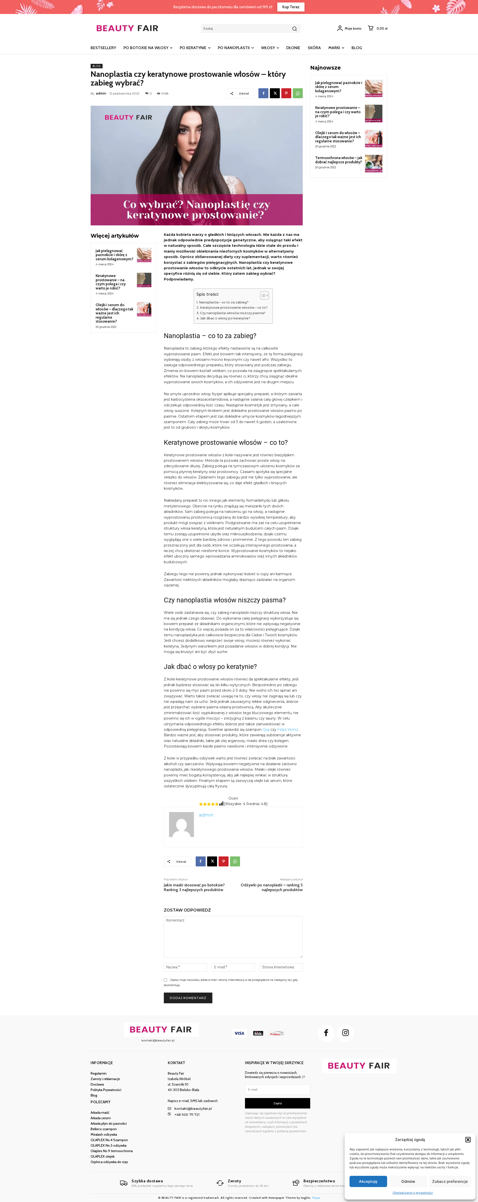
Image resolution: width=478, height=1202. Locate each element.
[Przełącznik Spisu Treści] (262, 295)
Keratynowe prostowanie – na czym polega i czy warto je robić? (111, 282)
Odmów (408, 1181)
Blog (97, 66)
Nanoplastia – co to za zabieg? (223, 302)
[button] (468, 1139)
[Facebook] (263, 93)
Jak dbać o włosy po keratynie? (225, 318)
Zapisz (277, 1103)
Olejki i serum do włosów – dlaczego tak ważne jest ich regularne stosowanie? (114, 313)
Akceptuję (368, 1181)
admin (101, 93)
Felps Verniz (287, 729)
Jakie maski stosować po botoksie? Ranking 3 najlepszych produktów (194, 887)
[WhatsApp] (298, 93)
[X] (275, 93)
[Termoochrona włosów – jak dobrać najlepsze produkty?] (373, 163)
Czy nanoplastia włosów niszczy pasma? (232, 313)
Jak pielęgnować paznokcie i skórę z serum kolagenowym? (114, 255)
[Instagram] (345, 1033)
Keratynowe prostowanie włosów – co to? (234, 307)
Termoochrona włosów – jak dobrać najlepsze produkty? (338, 160)
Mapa (316, 1198)
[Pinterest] (286, 93)
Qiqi (265, 729)
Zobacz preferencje (450, 1181)
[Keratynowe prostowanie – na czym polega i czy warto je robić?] (144, 280)
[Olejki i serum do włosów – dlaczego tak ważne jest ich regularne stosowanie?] (144, 309)
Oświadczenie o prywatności (413, 1193)
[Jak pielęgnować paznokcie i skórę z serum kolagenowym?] (144, 255)
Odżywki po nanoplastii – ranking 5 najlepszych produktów (272, 887)
